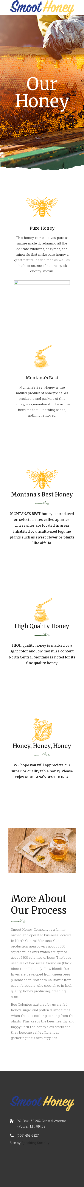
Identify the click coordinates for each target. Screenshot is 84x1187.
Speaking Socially (36, 1142)
